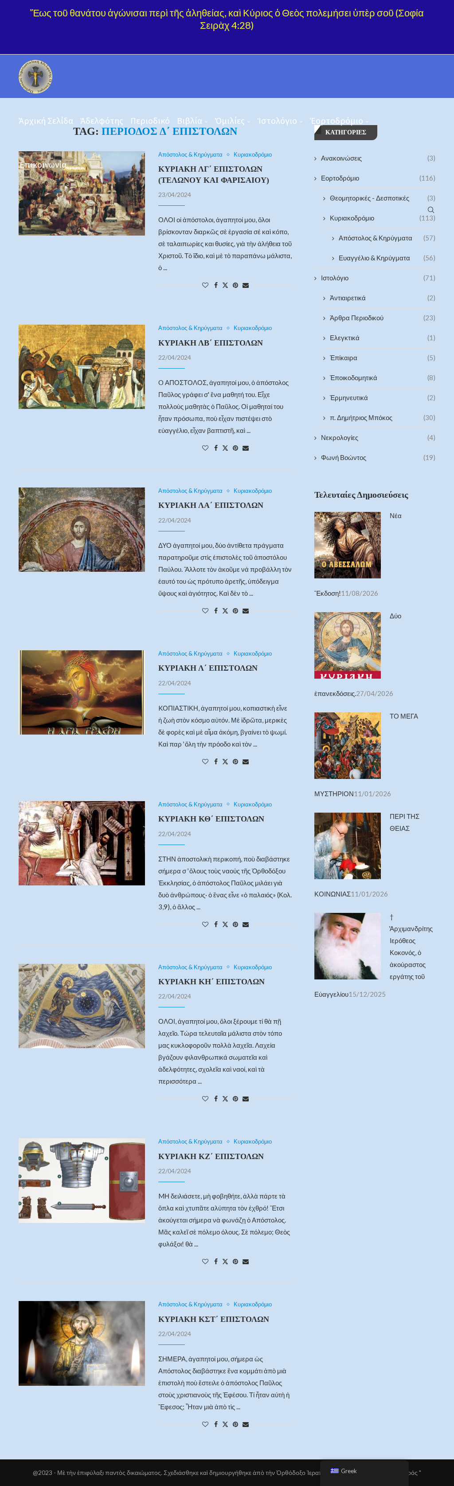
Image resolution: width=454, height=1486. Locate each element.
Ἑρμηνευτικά (382, 397)
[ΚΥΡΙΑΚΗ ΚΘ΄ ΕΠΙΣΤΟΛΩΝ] (82, 843)
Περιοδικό (150, 120)
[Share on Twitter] (225, 285)
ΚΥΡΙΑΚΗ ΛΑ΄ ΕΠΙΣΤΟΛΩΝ (210, 505)
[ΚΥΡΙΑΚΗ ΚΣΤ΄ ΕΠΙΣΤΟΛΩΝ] (82, 1343)
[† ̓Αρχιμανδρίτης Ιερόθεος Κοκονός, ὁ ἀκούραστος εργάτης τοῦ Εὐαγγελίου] (347, 919)
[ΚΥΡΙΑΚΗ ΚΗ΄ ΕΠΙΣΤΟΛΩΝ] (82, 1006)
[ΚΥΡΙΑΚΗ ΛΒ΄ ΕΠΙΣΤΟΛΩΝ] (82, 367)
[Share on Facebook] (216, 285)
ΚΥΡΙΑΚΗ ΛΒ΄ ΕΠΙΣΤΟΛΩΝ (210, 342)
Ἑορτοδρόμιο (336, 120)
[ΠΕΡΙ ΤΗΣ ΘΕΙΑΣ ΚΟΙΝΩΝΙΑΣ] (347, 818)
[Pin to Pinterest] (235, 285)
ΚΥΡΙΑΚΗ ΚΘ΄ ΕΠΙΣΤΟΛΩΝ (211, 818)
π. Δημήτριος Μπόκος (382, 417)
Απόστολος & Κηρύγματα (387, 238)
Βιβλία (189, 120)
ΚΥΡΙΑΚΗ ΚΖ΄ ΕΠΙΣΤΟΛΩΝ (211, 1156)
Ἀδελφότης (101, 120)
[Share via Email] (246, 285)
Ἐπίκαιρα (382, 358)
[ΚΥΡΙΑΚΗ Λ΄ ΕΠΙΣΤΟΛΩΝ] (82, 692)
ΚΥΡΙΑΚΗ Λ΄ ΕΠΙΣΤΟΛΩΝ (208, 668)
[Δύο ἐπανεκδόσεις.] (347, 618)
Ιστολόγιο (378, 278)
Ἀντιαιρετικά (382, 298)
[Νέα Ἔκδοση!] (347, 518)
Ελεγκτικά (382, 338)
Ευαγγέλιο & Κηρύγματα (387, 258)
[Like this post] (205, 285)
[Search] (431, 210)
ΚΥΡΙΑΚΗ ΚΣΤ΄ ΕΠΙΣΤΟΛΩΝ (213, 1319)
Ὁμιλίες (230, 120)
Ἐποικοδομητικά (382, 377)
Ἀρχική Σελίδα (46, 120)
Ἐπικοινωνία (43, 164)
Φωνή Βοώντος (378, 457)
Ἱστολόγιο (277, 120)
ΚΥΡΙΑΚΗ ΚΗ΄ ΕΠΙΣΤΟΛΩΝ (211, 981)
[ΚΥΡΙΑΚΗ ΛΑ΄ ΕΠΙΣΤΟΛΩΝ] (82, 529)
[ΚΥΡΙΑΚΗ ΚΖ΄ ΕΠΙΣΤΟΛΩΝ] (82, 1180)
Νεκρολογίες (378, 437)
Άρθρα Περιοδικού (382, 318)
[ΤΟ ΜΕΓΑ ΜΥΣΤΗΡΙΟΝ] (347, 718)
